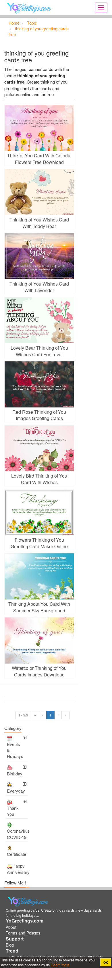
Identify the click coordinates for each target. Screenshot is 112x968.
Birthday (14, 774)
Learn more (60, 964)
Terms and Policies (23, 933)
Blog (10, 945)
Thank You (13, 811)
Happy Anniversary (17, 869)
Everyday (16, 791)
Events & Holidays (15, 750)
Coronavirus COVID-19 (17, 834)
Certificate (16, 854)
